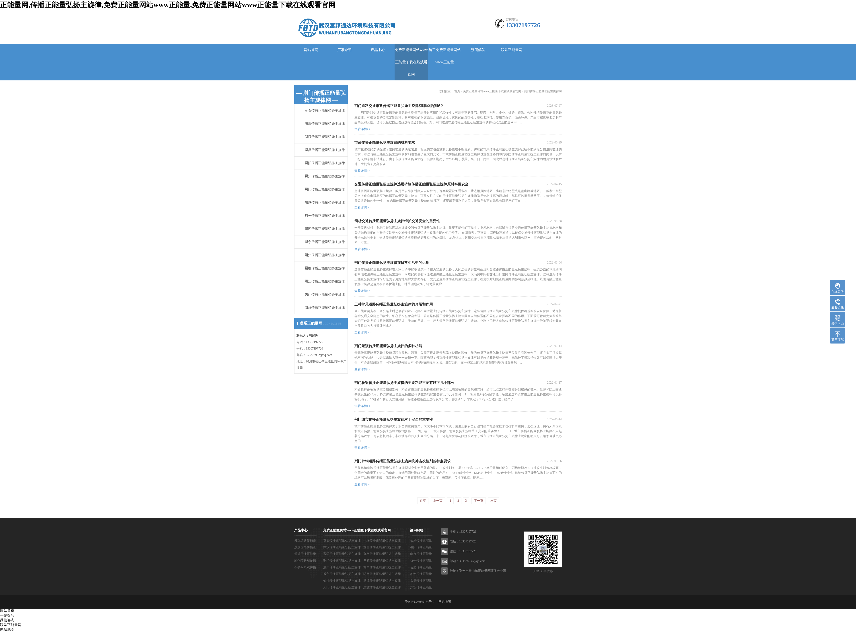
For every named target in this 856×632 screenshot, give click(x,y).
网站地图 (444, 601)
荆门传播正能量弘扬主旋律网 (543, 91)
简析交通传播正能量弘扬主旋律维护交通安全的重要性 (397, 221)
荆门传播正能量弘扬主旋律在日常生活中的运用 (391, 262)
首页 (457, 91)
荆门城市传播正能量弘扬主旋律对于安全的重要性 (393, 419)
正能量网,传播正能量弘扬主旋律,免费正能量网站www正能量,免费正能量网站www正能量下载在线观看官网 (168, 5)
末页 (493, 500)
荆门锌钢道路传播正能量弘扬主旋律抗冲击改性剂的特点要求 (402, 461)
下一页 (478, 500)
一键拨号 (7, 615)
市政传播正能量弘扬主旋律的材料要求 (384, 142)
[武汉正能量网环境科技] (345, 27)
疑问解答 (478, 50)
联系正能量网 (511, 50)
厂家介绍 (344, 50)
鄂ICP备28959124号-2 (421, 601)
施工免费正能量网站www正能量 (445, 56)
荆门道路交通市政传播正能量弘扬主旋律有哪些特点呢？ (399, 106)
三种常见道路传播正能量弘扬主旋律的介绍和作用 (393, 304)
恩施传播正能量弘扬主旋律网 (325, 314)
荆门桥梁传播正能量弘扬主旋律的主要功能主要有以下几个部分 (404, 383)
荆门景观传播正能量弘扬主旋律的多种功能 (388, 346)
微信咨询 (7, 620)
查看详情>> (362, 129)
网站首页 (311, 50)
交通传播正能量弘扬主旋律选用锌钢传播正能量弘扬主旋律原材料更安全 (411, 184)
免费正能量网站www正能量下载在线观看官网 (411, 62)
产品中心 (378, 50)
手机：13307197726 (463, 531)
